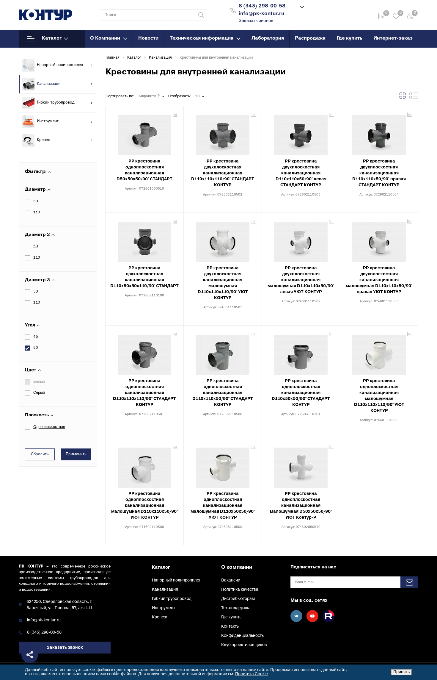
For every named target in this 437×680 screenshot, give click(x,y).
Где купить (349, 38)
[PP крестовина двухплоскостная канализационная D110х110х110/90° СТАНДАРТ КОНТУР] (222, 133)
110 (36, 212)
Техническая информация (201, 38)
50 (35, 201)
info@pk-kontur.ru (44, 620)
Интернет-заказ (393, 38)
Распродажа (310, 38)
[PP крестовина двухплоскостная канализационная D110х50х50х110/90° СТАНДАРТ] (144, 240)
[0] (410, 17)
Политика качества (239, 590)
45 (35, 337)
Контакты (230, 627)
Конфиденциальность (242, 636)
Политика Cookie (251, 674)
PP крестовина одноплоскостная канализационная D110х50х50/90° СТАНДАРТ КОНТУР (301, 393)
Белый (39, 382)
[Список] (413, 97)
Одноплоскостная (49, 427)
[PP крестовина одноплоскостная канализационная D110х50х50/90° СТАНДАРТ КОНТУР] (301, 352)
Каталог (52, 38)
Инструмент (48, 121)
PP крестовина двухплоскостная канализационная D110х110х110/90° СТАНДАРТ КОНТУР (222, 173)
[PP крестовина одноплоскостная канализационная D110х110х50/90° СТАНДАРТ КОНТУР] (222, 352)
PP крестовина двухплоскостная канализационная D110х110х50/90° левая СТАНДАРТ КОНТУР (301, 173)
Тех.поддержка (236, 608)
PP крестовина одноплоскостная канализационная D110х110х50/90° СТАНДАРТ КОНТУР (222, 393)
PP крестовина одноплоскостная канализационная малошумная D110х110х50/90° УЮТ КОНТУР (144, 506)
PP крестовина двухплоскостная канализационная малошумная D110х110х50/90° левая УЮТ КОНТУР (301, 280)
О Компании (105, 38)
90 (35, 348)
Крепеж (44, 140)
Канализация (48, 84)
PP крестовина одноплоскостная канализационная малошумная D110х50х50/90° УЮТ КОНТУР (223, 506)
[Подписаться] (409, 582)
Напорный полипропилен (60, 65)
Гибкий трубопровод (56, 102)
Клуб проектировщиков (244, 645)
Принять (401, 672)
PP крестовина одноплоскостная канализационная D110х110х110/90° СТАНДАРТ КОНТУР (144, 393)
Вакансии (230, 580)
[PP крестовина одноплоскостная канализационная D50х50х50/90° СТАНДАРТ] (144, 133)
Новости (148, 38)
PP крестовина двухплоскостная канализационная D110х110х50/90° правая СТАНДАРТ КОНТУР (379, 173)
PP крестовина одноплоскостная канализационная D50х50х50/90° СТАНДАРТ (144, 170)
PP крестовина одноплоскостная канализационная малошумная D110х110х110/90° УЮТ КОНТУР (379, 396)
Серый (39, 393)
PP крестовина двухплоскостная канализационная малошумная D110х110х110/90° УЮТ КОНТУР (223, 283)
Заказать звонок (256, 21)
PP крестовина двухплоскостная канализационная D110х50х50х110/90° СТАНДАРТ (144, 277)
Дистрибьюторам (238, 599)
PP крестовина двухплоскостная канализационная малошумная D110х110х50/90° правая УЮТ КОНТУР (379, 280)
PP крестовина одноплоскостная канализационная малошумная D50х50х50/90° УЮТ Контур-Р (301, 506)
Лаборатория (267, 38)
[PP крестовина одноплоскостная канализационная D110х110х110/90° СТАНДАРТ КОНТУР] (144, 352)
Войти (326, 10)
